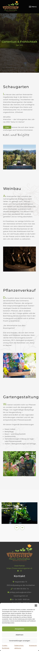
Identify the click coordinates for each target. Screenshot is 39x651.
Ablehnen (19, 635)
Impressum (33, 645)
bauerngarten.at (21, 596)
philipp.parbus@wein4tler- (21, 592)
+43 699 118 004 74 (21, 589)
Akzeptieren (19, 629)
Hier (7, 127)
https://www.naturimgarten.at (19, 568)
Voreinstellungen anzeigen (19, 641)
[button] (36, 605)
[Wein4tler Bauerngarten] (13, 6)
